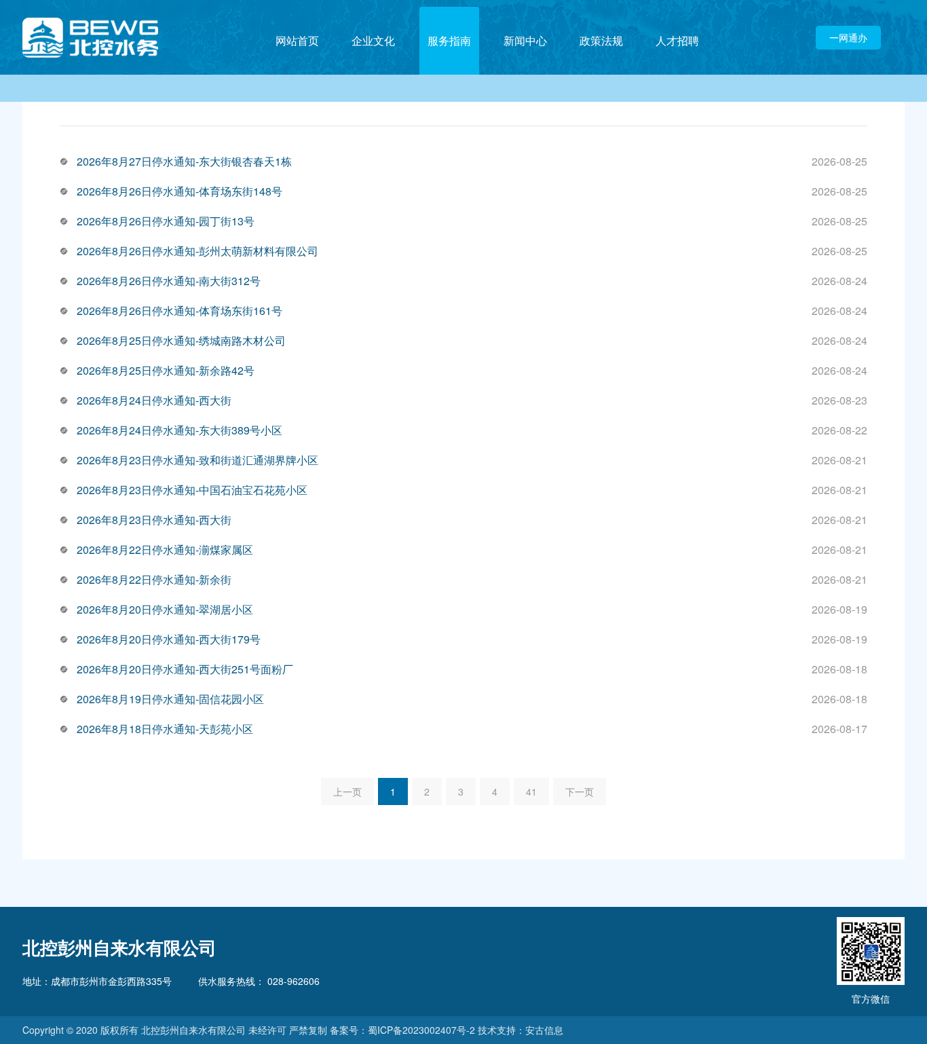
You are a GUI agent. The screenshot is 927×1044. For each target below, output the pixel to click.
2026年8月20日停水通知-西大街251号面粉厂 (185, 669)
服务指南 (449, 40)
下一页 (579, 791)
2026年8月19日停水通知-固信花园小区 (170, 699)
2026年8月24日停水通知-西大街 (154, 400)
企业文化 (373, 40)
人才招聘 (677, 40)
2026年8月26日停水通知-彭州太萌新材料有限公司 (197, 251)
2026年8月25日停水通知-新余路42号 (165, 370)
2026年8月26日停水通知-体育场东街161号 (179, 310)
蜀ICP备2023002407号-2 (421, 1030)
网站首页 (297, 40)
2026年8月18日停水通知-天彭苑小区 (165, 729)
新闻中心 (525, 40)
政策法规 (601, 40)
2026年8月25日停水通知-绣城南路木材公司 (181, 340)
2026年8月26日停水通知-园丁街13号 (165, 221)
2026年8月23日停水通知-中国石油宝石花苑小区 (192, 490)
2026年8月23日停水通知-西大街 (154, 519)
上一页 (347, 791)
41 (531, 791)
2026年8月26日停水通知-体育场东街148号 (179, 191)
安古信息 (544, 1030)
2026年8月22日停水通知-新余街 (154, 579)
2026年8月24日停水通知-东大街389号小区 (179, 430)
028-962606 (292, 981)
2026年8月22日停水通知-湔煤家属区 (165, 549)
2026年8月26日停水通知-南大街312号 (169, 280)
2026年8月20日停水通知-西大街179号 (169, 639)
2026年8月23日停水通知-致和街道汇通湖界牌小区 (197, 460)
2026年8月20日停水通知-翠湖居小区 (165, 609)
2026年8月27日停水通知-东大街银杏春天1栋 (184, 161)
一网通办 (848, 37)
